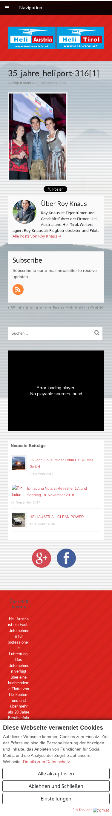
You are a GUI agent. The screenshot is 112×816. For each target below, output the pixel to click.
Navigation (30, 7)
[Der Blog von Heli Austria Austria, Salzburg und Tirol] (56, 37)
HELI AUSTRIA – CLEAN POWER (57, 517)
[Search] (96, 331)
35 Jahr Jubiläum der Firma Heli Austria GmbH (56, 307)
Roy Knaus (21, 83)
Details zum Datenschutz (46, 761)
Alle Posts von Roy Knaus (37, 236)
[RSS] (18, 290)
